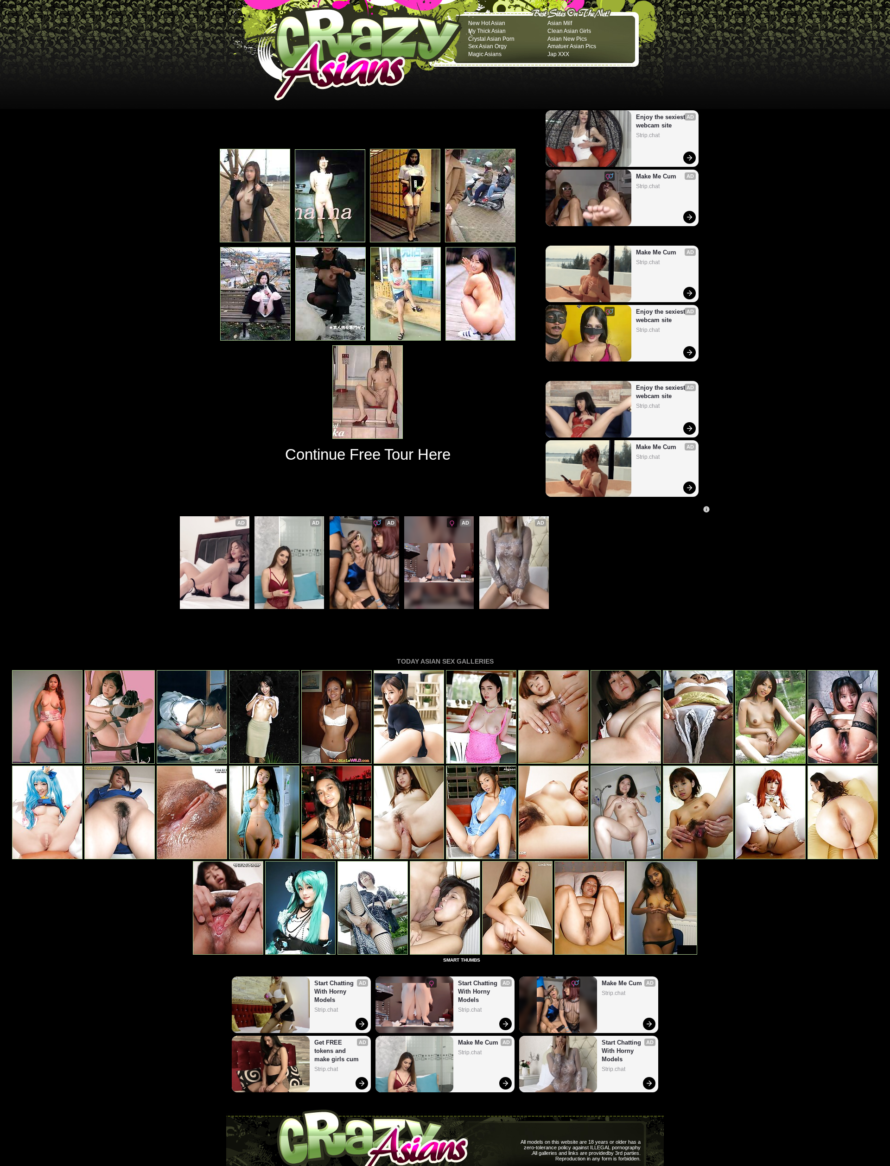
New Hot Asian (486, 23)
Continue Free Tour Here (368, 454)
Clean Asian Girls (569, 31)
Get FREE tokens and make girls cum (214, 618)
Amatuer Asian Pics (571, 46)
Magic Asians (485, 54)
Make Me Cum (656, 176)
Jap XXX (558, 54)
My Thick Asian (487, 31)
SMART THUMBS (461, 960)
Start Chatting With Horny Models (435, 618)
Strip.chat (648, 135)
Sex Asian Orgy (487, 46)
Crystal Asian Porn (491, 39)
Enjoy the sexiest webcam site (661, 121)
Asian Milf (559, 23)
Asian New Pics (567, 39)
